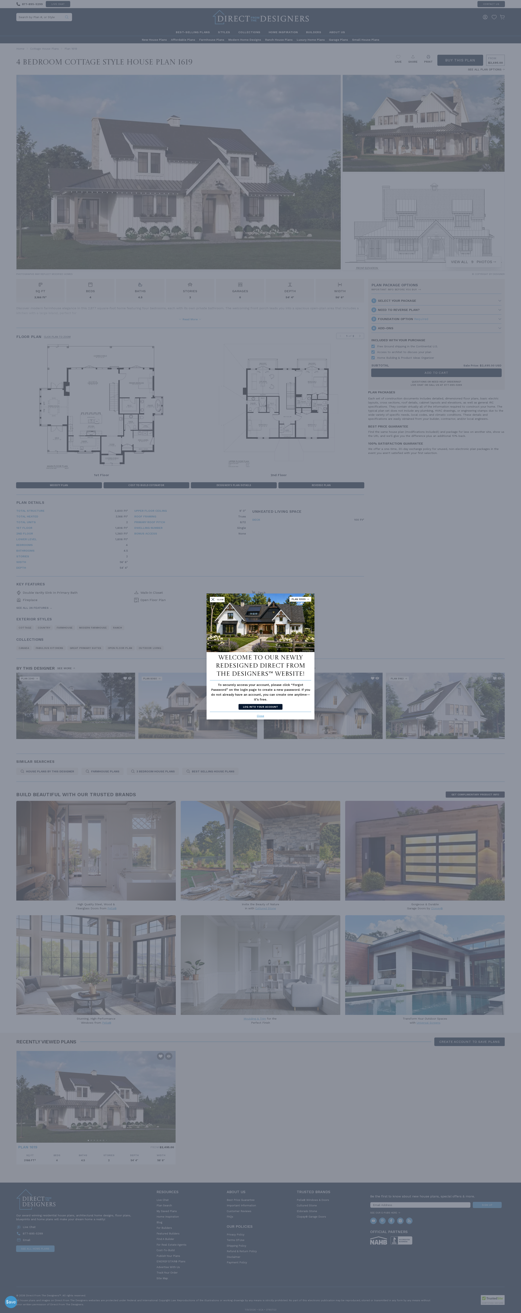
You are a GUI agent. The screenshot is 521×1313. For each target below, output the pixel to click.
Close (260, 715)
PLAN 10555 (299, 599)
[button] (11, 1302)
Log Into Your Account (260, 706)
